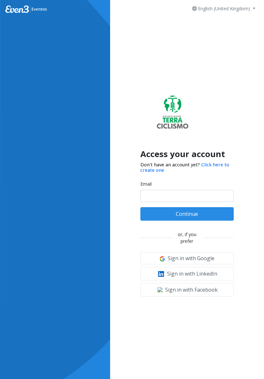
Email (146, 184)
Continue (187, 213)
